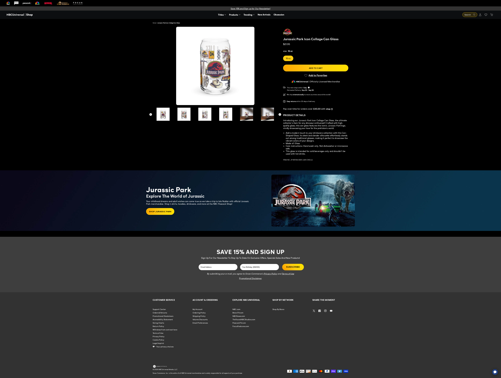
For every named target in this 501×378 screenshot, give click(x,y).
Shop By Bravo (278, 309)
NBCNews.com (238, 316)
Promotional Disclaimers (163, 316)
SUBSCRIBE (293, 267)
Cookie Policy (158, 340)
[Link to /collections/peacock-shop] (27, 3)
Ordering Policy (199, 313)
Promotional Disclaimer (250, 278)
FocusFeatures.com (240, 326)
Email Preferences (200, 323)
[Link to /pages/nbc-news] (37, 3)
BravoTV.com (237, 313)
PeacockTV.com (239, 323)
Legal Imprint (158, 343)
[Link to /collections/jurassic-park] (315, 32)
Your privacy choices (165, 346)
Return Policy (158, 326)
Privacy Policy (158, 336)
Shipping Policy (199, 316)
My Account (197, 309)
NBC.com (236, 309)
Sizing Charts (158, 323)
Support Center (159, 309)
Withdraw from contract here (165, 330)
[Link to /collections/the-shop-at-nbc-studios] (63, 3)
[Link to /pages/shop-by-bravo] (16, 3)
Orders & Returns (160, 313)
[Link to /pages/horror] (48, 3)
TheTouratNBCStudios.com (243, 319)
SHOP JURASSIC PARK (160, 211)
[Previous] (150, 114)
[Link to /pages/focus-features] (77, 3)
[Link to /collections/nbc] (8, 3)
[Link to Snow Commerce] (160, 367)
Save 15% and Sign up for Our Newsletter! (250, 8)
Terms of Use (158, 333)
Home (154, 23)
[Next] (280, 114)
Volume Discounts (200, 319)
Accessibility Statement (163, 319)
